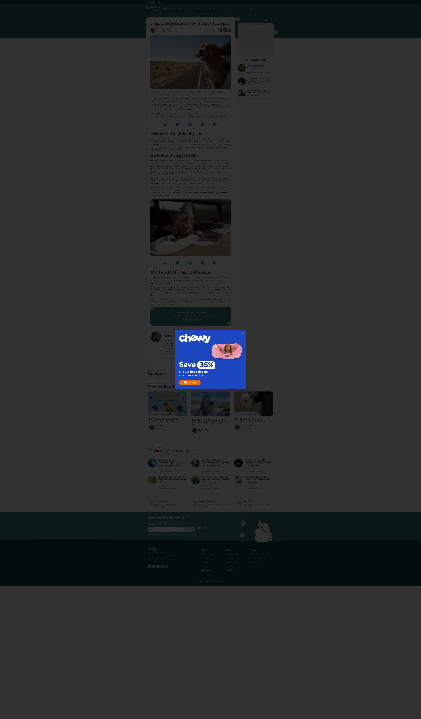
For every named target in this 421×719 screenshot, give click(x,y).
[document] (210, 359)
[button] (242, 333)
